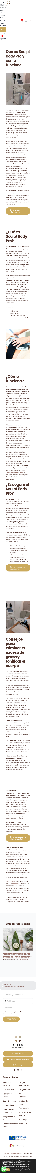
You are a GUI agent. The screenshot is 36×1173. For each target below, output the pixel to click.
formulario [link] (15, 884)
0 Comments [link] (24, 959)
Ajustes (25, 1170)
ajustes (26, 1166)
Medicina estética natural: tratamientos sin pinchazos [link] (17, 955)
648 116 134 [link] (7, 984)
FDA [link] (24, 267)
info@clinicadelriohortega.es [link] (14, 986)
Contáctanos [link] (10, 881)
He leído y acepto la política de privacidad (15, 1013)
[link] (8, 2)
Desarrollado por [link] (11, 1153)
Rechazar (16, 1170)
